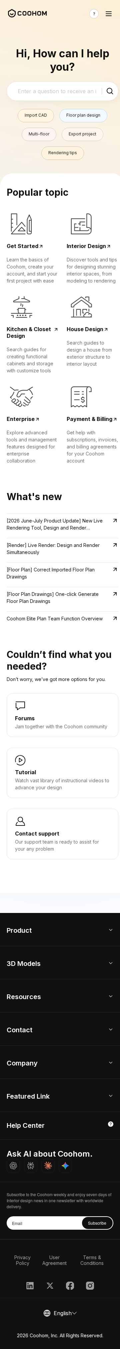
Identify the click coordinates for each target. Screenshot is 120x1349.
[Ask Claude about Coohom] (48, 1165)
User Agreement (54, 1260)
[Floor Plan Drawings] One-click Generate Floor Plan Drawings (53, 597)
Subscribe (97, 1223)
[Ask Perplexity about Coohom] (30, 1165)
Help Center (26, 1125)
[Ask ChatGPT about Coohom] (13, 1165)
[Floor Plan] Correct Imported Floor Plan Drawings (51, 573)
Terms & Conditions (92, 1260)
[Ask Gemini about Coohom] (65, 1165)
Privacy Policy (22, 1260)
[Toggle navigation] (108, 14)
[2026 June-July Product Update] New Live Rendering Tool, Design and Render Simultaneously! (55, 524)
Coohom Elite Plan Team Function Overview (55, 618)
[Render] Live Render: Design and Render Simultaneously (53, 548)
